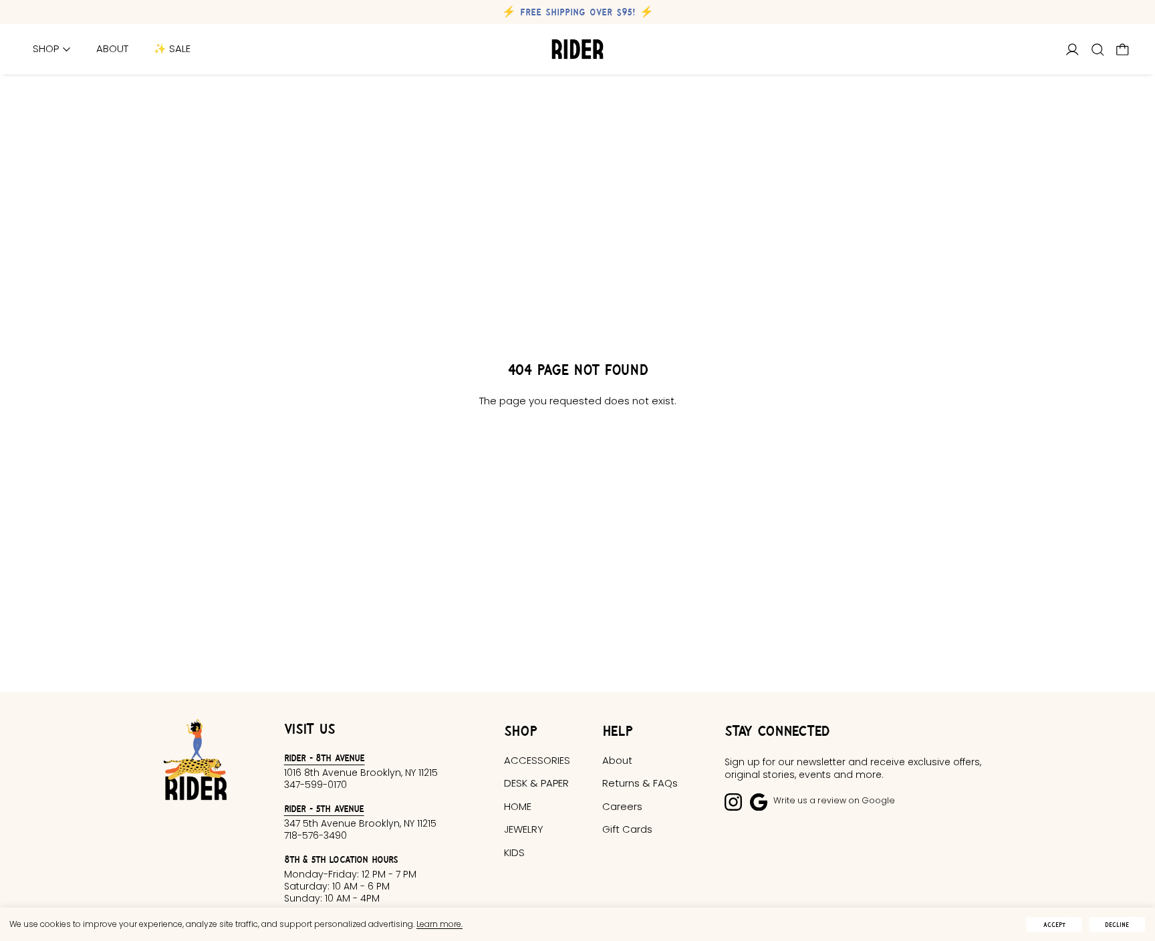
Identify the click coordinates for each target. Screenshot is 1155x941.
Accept (1054, 925)
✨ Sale (172, 49)
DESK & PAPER (536, 783)
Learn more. (439, 924)
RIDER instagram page (733, 802)
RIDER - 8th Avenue (324, 758)
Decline (1117, 925)
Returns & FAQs (640, 783)
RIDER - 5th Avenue (324, 808)
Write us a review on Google (834, 800)
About (112, 49)
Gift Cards (627, 829)
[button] (1098, 49)
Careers (622, 806)
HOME (517, 806)
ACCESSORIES (537, 760)
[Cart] (1122, 49)
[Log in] (1072, 49)
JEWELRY (523, 829)
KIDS (514, 852)
